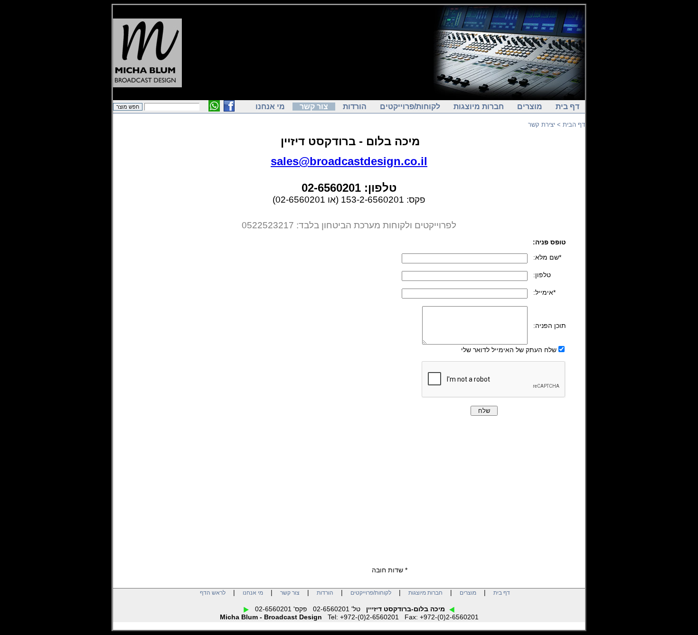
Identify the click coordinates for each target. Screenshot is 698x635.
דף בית (567, 107)
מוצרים (529, 107)
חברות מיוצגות (478, 107)
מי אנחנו (270, 107)
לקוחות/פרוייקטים (410, 107)
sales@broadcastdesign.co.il (349, 161)
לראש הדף (213, 592)
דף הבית (574, 124)
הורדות (355, 107)
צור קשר (314, 107)
